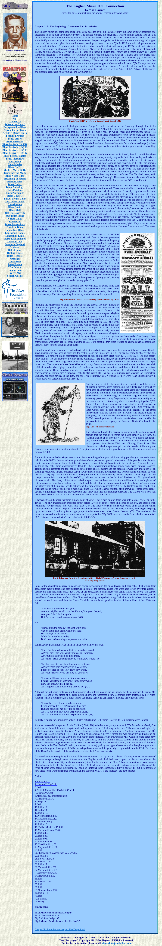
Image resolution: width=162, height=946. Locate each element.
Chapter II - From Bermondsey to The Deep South (60, 929)
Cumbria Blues (15, 227)
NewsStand (15, 161)
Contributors (15, 204)
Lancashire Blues (15, 230)
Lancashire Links (14, 235)
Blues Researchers (15, 224)
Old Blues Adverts (15, 213)
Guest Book (15, 261)
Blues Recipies (14, 255)
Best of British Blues (15, 198)
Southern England (15, 244)
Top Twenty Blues (15, 201)
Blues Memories (14, 141)
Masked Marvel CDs (15, 170)
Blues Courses (14, 195)
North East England (15, 238)
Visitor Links (15, 218)
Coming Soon (15, 270)
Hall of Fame (15, 250)
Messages (15, 258)
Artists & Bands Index (15, 133)
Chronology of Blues (15, 130)
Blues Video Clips (14, 175)
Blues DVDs (14, 167)
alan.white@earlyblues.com (116, 943)
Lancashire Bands (15, 233)
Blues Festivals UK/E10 (14, 144)
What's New (14, 267)
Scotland (14, 247)
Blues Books (14, 207)
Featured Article (15, 135)
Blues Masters (14, 181)
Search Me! (15, 273)
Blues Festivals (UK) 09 (14, 147)
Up (14, 118)
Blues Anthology (15, 187)
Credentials (15, 121)
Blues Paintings (15, 190)
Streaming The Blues (15, 178)
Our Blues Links (15, 215)
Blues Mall (15, 210)
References (15, 221)
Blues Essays (15, 138)
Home (15, 115)
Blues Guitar (15, 184)
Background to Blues (14, 127)
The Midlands (14, 241)
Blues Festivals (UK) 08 (14, 150)
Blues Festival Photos (14, 155)
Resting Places (14, 253)
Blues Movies (15, 164)
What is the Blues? (15, 124)
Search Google (15, 275)
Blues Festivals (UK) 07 (14, 153)
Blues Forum (15, 264)
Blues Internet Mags (15, 173)
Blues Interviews (15, 158)
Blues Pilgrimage (15, 193)
